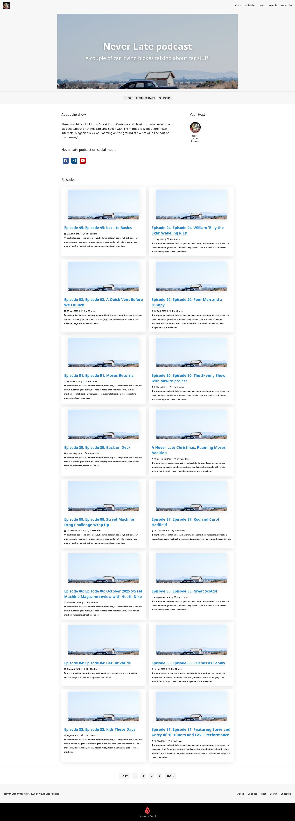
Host (262, 5)
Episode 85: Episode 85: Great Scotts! (184, 591)
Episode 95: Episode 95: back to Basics (98, 227)
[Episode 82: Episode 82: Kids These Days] (103, 706)
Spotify (166, 98)
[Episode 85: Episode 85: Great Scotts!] (191, 568)
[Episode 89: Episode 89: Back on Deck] (103, 424)
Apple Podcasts (147, 98)
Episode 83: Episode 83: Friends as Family (188, 662)
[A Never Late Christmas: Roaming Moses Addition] (191, 424)
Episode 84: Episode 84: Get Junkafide (97, 662)
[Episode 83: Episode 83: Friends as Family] (191, 640)
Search (273, 5)
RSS (129, 98)
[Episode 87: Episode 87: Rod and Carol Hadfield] (191, 496)
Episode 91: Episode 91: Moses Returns (98, 375)
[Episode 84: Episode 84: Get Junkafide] (103, 640)
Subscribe (286, 5)
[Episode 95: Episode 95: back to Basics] (103, 204)
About (237, 5)
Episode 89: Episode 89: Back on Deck (97, 447)
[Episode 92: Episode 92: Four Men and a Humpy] (191, 276)
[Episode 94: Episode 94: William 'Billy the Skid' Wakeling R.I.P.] (191, 204)
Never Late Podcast (195, 138)
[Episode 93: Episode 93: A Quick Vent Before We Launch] (103, 276)
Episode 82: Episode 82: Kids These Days (99, 729)
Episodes (250, 5)
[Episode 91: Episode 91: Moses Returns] (103, 352)
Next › (170, 775)
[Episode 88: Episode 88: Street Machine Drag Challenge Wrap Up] (103, 496)
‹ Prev (124, 775)
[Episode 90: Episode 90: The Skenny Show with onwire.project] (191, 352)
